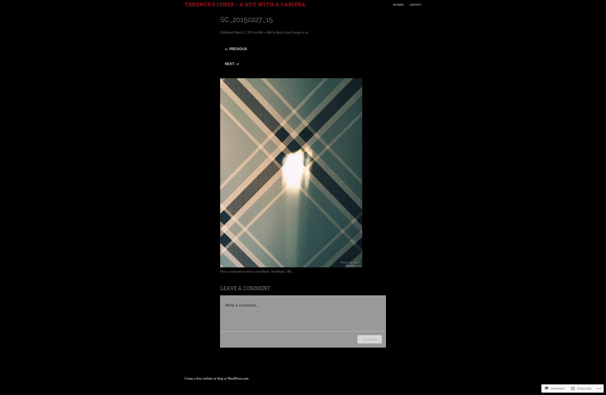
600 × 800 (265, 32)
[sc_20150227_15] (291, 265)
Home (398, 4)
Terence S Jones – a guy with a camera (245, 4)
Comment (369, 339)
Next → (232, 64)
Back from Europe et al (292, 32)
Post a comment (230, 271)
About (415, 4)
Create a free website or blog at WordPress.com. (217, 378)
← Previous (236, 49)
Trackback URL (281, 271)
